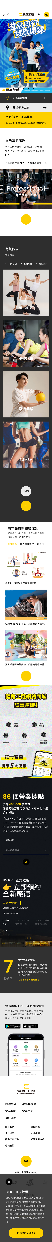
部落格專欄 (29, 1104)
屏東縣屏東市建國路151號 (15, 908)
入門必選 (12, 263)
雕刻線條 (43, 263)
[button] (7, 88)
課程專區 (11, 1104)
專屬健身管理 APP (14, 162)
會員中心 (28, 1111)
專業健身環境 (34, 162)
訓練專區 (12, 544)
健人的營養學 (27, 544)
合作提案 (9, 1133)
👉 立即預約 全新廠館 (22, 891)
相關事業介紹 (38, 1139)
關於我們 (9, 1127)
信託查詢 (9, 1145)
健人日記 (41, 544)
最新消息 (11, 1118)
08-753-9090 (10, 913)
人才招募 (35, 1133)
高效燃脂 (28, 263)
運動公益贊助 (12, 1139)
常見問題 (35, 1127)
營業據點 (11, 1111)
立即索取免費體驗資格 (28, 980)
